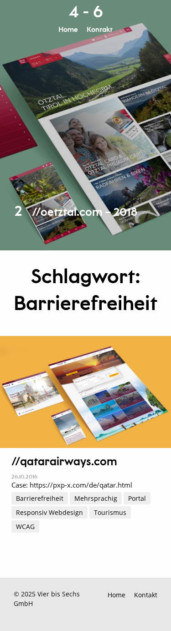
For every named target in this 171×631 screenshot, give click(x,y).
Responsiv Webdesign (49, 512)
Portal (137, 498)
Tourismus (110, 512)
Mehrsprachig (95, 498)
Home (68, 29)
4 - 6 (86, 12)
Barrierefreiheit (39, 498)
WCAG (25, 526)
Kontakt (100, 29)
